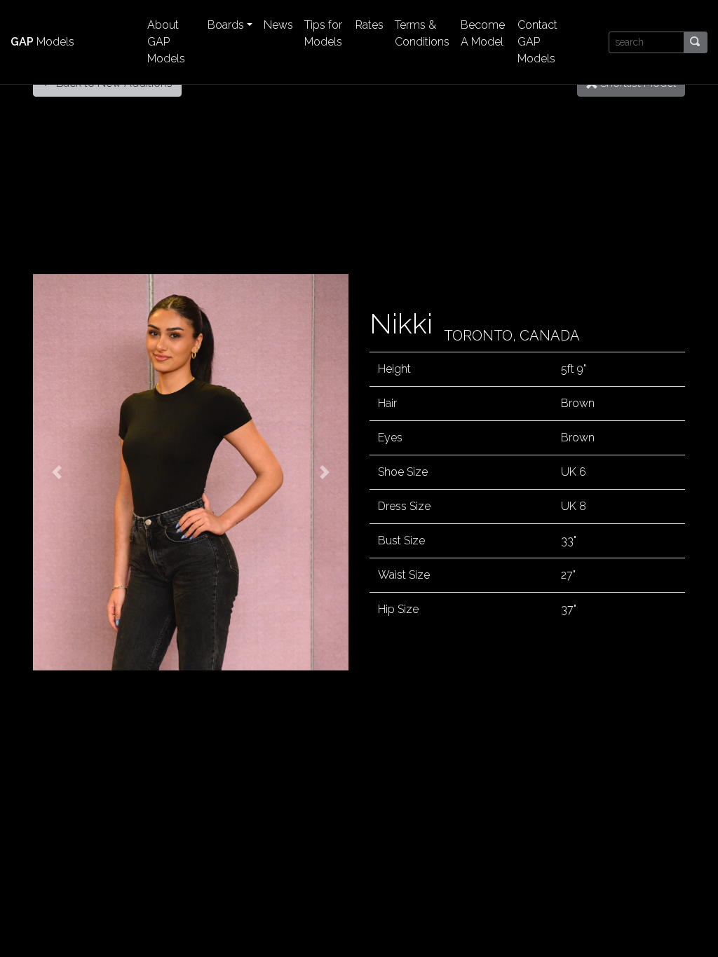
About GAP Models (166, 41)
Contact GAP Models (537, 41)
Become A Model (483, 33)
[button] (57, 472)
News (278, 25)
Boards (226, 25)
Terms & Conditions (422, 33)
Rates (369, 25)
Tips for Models (323, 33)
